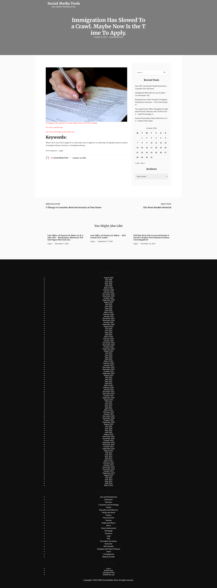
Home (108, 525)
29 (142, 157)
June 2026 (108, 282)
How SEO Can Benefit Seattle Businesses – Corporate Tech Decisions (151, 87)
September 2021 (108, 398)
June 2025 (108, 306)
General (108, 520)
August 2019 (108, 434)
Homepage (108, 531)
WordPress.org (108, 575)
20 (165, 148)
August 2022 (108, 375)
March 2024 (108, 337)
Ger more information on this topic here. (60, 132)
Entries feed (108, 570)
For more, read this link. (54, 127)
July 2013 (108, 477)
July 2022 (108, 377)
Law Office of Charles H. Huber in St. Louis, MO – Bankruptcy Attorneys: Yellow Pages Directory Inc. (65, 237)
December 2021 (108, 392)
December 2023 (108, 343)
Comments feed (108, 573)
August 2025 (108, 302)
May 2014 (108, 457)
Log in (108, 568)
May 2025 (108, 308)
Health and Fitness (108, 523)
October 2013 (109, 471)
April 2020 (108, 432)
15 (142, 148)
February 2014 (108, 463)
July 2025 (108, 304)
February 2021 (108, 412)
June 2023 (108, 355)
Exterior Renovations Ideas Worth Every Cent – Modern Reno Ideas (151, 119)
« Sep (137, 163)
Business (108, 502)
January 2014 (109, 465)
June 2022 (108, 379)
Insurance (108, 533)
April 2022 (108, 383)
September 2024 (108, 324)
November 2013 (108, 469)
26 (161, 152)
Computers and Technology (108, 505)
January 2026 (109, 292)
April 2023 (108, 359)
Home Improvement (108, 528)
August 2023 (108, 351)
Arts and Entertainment (108, 497)
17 (151, 148)
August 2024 (108, 326)
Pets (108, 538)
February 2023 (108, 363)
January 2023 (109, 365)
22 (142, 152)
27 (165, 152)
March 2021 (108, 410)
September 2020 (108, 422)
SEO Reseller (108, 546)
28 (137, 157)
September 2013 (108, 473)
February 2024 (108, 339)
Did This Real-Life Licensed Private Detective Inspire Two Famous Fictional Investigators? (151, 237)
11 (156, 143)
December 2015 (108, 436)
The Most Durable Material (157, 207)
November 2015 (108, 438)
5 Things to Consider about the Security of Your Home (73, 207)
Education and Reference (108, 510)
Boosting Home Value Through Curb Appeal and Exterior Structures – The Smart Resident (151, 102)
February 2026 (108, 290)
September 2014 (108, 449)
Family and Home (108, 512)
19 (161, 148)
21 (137, 152)
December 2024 (108, 318)
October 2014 (109, 447)
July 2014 (108, 453)
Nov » (143, 163)
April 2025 (108, 310)
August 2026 (108, 278)
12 (161, 143)
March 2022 (108, 385)
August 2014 (108, 451)
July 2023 (108, 353)
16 (147, 148)
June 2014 (108, 455)
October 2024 (109, 322)
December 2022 (108, 367)
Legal (61, 151)
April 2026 (108, 286)
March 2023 (108, 361)
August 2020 (108, 424)
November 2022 (108, 369)
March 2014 (108, 461)
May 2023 (108, 357)
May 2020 (108, 430)
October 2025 (109, 298)
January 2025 (109, 316)
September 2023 (108, 349)
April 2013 (108, 483)
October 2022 (109, 371)
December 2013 (108, 467)
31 (151, 157)
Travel (108, 551)
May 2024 (108, 333)
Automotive (108, 499)
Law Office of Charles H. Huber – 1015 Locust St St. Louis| (108, 236)
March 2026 (108, 288)
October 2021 (109, 396)
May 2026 (108, 284)
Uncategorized (108, 554)
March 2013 (108, 485)
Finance (108, 515)
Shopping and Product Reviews (108, 549)
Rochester (108, 544)
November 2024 (108, 320)
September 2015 (108, 442)
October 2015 (109, 440)
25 (156, 152)
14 (137, 148)
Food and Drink (108, 518)
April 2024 (108, 335)
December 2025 (108, 294)
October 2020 (109, 420)
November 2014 (108, 445)
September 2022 (108, 373)
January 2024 (109, 341)
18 (156, 148)
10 (151, 143)
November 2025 (108, 296)
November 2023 (108, 345)
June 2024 (108, 331)
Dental (108, 507)
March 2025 (108, 312)
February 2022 (108, 388)
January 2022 (109, 390)
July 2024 (108, 329)
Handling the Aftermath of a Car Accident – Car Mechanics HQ (150, 94)
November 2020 (108, 418)
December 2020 (108, 416)
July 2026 (108, 280)
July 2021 (108, 402)
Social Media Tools (116, 37)
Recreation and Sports (108, 541)
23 (147, 152)
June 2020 (108, 428)
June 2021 (108, 404)
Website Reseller (108, 557)
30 (147, 157)
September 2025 (108, 300)
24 (151, 152)
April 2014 (108, 459)
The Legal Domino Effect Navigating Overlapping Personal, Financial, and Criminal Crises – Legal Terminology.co (151, 111)
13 (165, 143)
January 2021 (109, 414)
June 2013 (108, 479)
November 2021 (108, 394)
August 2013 (108, 475)
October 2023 (109, 347)
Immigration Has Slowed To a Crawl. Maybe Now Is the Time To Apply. (72, 123)
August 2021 (108, 400)
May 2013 (108, 481)
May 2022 (108, 381)
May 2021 (108, 406)
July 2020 (108, 426)
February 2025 (108, 314)
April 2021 (108, 408)
